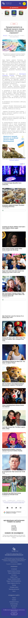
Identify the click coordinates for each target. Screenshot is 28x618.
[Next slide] (26, 13)
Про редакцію (14, 605)
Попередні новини (14, 587)
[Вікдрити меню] (24, 3)
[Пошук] (20, 3)
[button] (7, 508)
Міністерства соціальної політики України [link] (17, 159)
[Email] (20, 508)
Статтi (14, 23)
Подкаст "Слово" (14, 577)
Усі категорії (14, 569)
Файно (14, 613)
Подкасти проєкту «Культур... (14, 571)
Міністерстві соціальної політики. (14, 74)
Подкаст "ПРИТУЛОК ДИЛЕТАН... (14, 581)
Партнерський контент (14, 589)
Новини (14, 597)
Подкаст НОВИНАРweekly (14, 573)
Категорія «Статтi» (20, 500)
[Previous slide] (2, 13)
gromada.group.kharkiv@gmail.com (14, 554)
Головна (4, 500)
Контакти (14, 607)
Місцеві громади (14, 603)
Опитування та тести (14, 601)
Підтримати (14, 7)
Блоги (14, 591)
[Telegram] (12, 508)
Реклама (14, 585)
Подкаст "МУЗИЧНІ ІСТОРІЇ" (14, 579)
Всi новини (14, 575)
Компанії (14, 599)
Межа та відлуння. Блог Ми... (14, 583)
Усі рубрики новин (11, 500)
